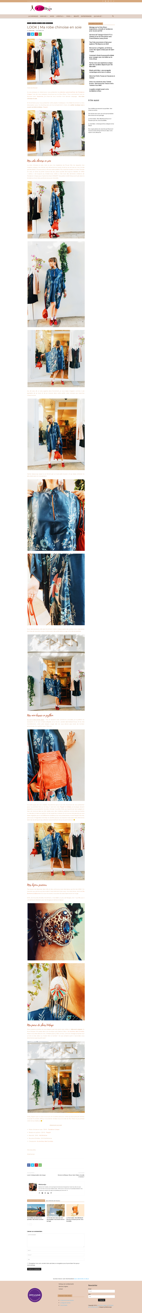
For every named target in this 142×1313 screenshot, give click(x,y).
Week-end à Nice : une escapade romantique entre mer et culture (100, 71)
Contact (40, 1)
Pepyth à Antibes (65, 807)
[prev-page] (28, 1224)
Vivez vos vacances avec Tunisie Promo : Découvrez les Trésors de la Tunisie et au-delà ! (101, 83)
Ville (89, 1294)
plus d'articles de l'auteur (53, 1200)
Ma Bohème (43, 1135)
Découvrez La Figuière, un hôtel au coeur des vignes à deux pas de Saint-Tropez (101, 49)
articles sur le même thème (36, 1200)
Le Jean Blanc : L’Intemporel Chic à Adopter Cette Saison (101, 124)
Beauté (76, 16)
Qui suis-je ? (98, 16)
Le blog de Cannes (65, 1303)
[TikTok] (113, 1)
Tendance (34, 23)
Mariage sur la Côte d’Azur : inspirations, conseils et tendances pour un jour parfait (101, 29)
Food (68, 16)
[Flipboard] (105, 1)
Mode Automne (49, 23)
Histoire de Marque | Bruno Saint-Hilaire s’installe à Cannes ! (71, 1176)
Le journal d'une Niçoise (67, 1300)
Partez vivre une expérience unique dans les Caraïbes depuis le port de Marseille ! (101, 64)
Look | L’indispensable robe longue (36, 1175)
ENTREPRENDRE (86, 16)
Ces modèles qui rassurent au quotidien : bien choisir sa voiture (100, 109)
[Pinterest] (111, 1)
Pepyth (45, 107)
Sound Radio (63, 1305)
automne (40, 96)
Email (89, 1289)
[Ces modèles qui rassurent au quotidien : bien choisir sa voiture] (36, 1210)
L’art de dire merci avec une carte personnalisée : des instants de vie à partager (55, 1219)
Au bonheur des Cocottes (76, 1031)
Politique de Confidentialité (66, 1284)
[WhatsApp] (40, 34)
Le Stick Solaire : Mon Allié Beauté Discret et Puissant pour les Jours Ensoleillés (74, 1219)
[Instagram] (108, 1)
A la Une (34, 20)
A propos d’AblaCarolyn (32, 1)
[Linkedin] (48, 1193)
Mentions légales (63, 1286)
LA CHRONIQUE (33, 16)
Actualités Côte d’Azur (95, 23)
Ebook (45, 1)
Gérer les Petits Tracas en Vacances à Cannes (102, 77)
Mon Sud (43, 16)
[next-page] (31, 1224)
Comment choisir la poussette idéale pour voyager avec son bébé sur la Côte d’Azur (101, 57)
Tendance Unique (53, 1129)
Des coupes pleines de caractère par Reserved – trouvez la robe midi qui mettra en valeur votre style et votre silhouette (101, 130)
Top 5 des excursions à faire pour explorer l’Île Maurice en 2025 (100, 43)
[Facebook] (103, 1)
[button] (113, 16)
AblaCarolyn (31, 30)
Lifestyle (59, 16)
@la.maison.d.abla (81, 1279)
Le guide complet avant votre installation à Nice (99, 90)
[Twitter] (32, 34)
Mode (52, 16)
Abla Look (39, 23)
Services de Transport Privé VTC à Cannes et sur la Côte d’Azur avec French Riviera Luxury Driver (100, 36)
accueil (28, 20)
